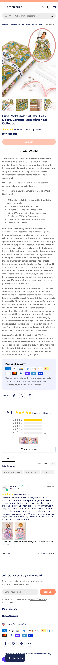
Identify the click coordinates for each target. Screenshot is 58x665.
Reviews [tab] (6, 458)
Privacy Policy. (8, 602)
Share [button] (7, 554)
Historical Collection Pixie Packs (26, 24)
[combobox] (29, 16)
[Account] (43, 7)
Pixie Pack (47, 472)
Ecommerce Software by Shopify (35, 653)
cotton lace (32, 472)
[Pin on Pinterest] (30, 395)
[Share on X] (22, 395)
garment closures (12, 472)
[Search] (52, 16)
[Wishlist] (48, 7)
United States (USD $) (16, 624)
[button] (50, 554)
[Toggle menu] (3, 7)
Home (5, 24)
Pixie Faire (14, 653)
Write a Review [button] (30, 449)
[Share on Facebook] (14, 395)
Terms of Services (38, 599)
